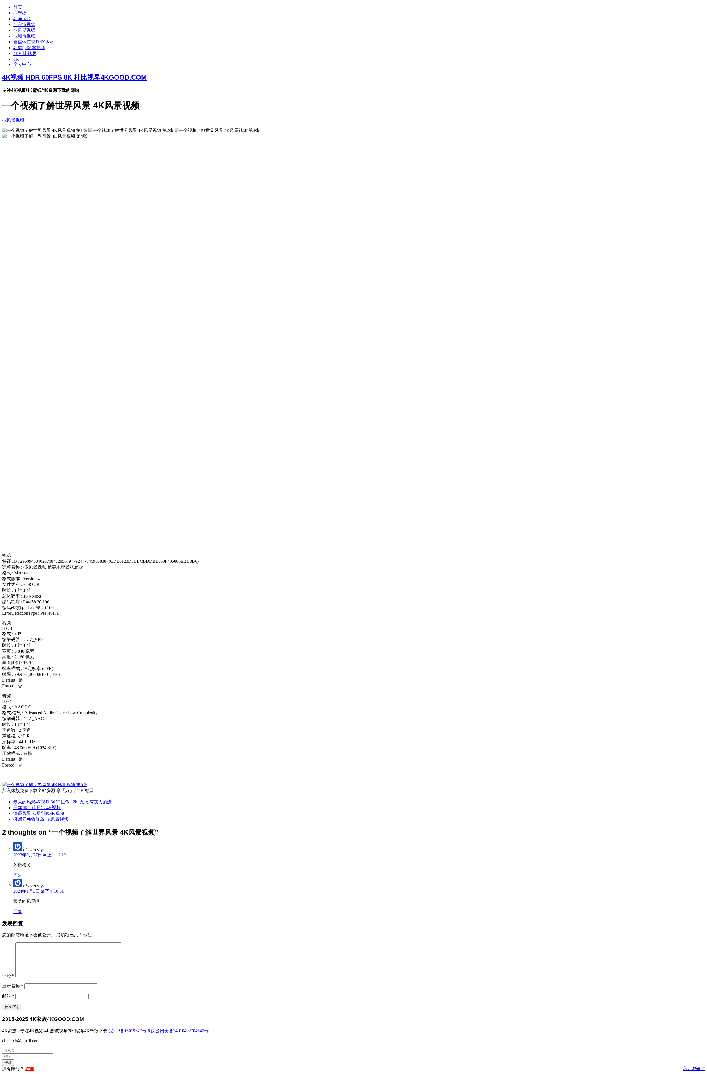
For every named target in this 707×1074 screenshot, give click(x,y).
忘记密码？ (694, 1068)
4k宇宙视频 (24, 24)
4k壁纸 (20, 13)
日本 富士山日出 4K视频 (37, 807)
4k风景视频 (24, 30)
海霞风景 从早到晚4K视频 (38, 813)
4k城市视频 (24, 36)
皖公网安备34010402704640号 (180, 1030)
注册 (29, 1068)
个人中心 (22, 64)
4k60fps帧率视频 (29, 47)
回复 (17, 875)
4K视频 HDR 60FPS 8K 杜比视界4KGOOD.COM (74, 77)
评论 (8, 975)
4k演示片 (22, 18)
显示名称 (12, 986)
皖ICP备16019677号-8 (129, 1030)
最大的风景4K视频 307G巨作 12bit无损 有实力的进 (62, 801)
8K (16, 59)
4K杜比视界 (24, 53)
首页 (17, 7)
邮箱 (8, 996)
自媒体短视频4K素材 (33, 42)
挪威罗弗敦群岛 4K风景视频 (40, 819)
